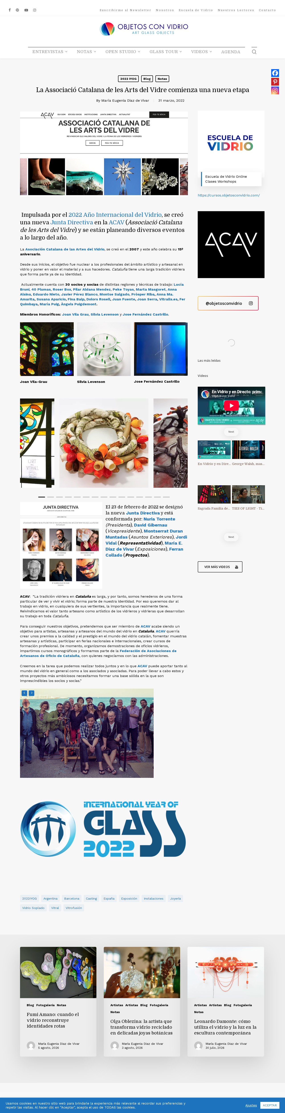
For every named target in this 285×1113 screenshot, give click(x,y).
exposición (129, 898)
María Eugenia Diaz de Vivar (125, 100)
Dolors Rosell (98, 299)
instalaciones (153, 898)
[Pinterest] (275, 82)
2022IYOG (29, 898)
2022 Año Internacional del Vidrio (115, 215)
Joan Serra (147, 299)
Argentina (50, 898)
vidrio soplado (33, 908)
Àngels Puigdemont (78, 304)
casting (91, 898)
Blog (147, 79)
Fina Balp (76, 299)
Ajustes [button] (251, 1105)
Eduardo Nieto (46, 294)
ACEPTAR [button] (270, 1105)
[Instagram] (275, 90)
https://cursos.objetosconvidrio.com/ (229, 195)
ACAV (116, 222)
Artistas (116, 1005)
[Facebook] (275, 73)
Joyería (175, 898)
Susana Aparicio (51, 299)
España (109, 898)
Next (231, 431)
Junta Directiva (71, 222)
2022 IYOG (128, 79)
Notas (162, 79)
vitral (55, 908)
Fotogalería (45, 1005)
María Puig (49, 304)
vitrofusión (74, 908)
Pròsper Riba (143, 294)
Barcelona (71, 898)
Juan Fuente (123, 299)
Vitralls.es (168, 299)
